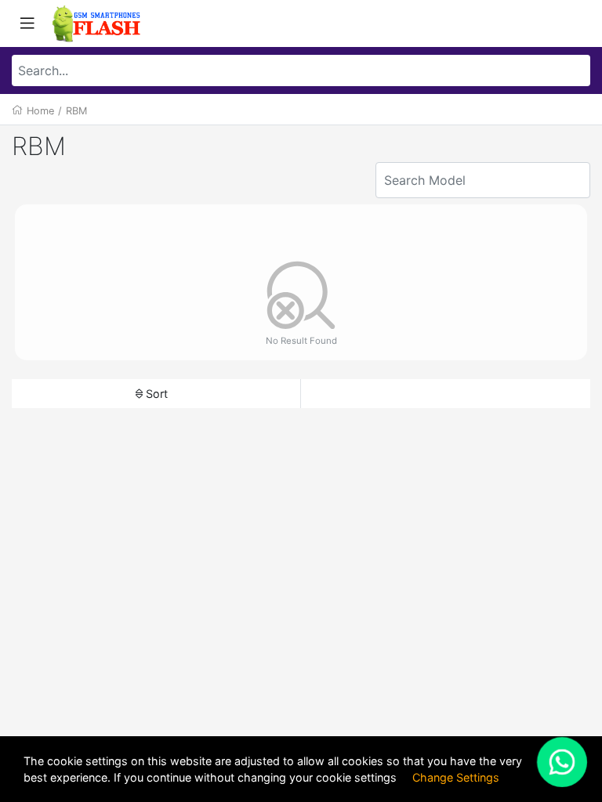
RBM (76, 111)
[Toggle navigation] (27, 23)
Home (40, 111)
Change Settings (455, 777)
